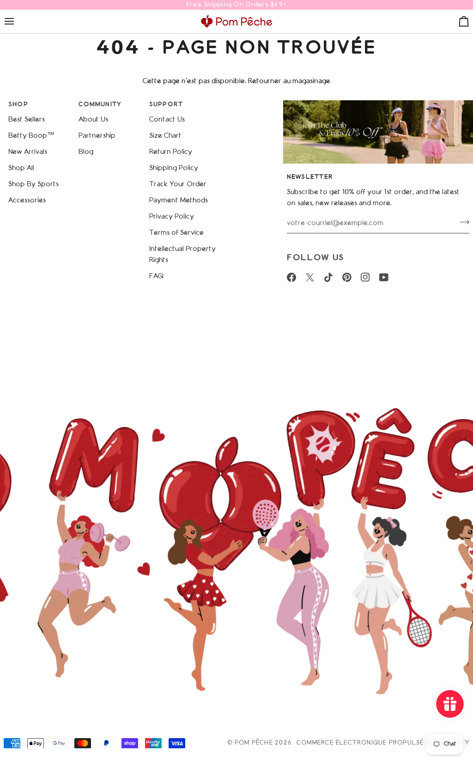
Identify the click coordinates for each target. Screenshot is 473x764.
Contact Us (167, 119)
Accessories (27, 200)
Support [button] (166, 105)
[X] (310, 277)
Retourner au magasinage (289, 81)
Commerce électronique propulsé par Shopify (383, 743)
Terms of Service (176, 233)
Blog (86, 152)
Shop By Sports (33, 184)
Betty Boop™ (31, 136)
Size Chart (165, 136)
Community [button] (100, 105)
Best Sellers (26, 119)
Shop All (21, 168)
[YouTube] (383, 277)
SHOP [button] (18, 105)
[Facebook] (291, 277)
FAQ (156, 276)
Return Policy (170, 152)
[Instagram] (365, 277)
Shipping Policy (173, 168)
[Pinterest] (347, 277)
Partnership (97, 136)
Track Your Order (177, 184)
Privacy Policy (171, 217)
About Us (93, 119)
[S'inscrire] (461, 221)
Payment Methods (178, 200)
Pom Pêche (254, 743)
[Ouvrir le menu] (17, 21)
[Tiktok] (328, 277)
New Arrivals (27, 152)
